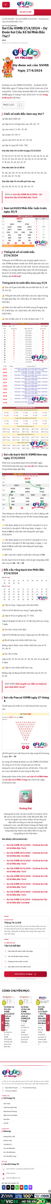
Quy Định (6, 1119)
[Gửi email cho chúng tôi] (13, 1187)
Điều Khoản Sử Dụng (10, 1111)
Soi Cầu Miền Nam (9, 1152)
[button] (6, 4)
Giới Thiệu (7, 1104)
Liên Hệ (6, 1123)
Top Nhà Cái (8, 1144)
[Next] (48, 1022)
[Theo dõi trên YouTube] (21, 1187)
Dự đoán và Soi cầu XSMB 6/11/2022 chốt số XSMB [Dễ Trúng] (26, 1014)
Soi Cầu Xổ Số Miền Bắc (9, 25)
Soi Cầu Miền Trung (10, 1156)
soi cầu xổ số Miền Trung (15, 780)
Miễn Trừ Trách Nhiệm (10, 1115)
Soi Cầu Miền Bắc (9, 1148)
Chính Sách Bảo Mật (10, 1107)
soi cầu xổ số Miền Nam (37, 776)
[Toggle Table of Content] (18, 105)
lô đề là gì (16, 276)
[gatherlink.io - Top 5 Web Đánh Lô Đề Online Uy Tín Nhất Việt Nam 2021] (25, 5)
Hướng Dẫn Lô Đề (9, 1136)
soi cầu (30, 466)
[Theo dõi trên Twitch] (30, 1187)
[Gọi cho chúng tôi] (17, 1187)
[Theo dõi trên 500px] (26, 1187)
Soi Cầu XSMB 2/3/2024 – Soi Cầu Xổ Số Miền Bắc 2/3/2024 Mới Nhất (42, 1015)
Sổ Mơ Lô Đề (8, 1140)
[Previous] (3, 1022)
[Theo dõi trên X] (8, 1187)
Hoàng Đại (24, 43)
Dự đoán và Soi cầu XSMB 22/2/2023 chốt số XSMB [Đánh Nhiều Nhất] (9, 1016)
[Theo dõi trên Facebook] (4, 1187)
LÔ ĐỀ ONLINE (8, 19)
